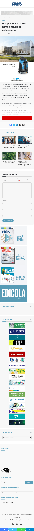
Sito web (4, 213)
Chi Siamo (12, 520)
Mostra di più (17, 118)
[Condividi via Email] (20, 125)
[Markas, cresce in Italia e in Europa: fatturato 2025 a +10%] (9, 140)
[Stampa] (23, 125)
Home (4, 17)
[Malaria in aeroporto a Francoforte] (25, 140)
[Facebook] (10, 125)
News (8, 17)
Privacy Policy (19, 520)
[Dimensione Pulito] (17, 3)
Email (4, 206)
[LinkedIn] (17, 125)
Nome (4, 200)
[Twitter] (14, 125)
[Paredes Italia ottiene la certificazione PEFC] (9, 156)
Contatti (26, 520)
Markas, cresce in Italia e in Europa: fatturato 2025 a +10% (9, 147)
